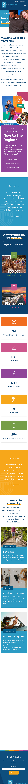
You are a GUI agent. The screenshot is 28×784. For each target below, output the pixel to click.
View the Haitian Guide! (12, 167)
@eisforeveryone (9, 546)
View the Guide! (12, 159)
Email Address (13, 766)
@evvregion (8, 588)
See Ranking (14, 486)
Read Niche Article (14, 216)
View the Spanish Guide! (13, 163)
